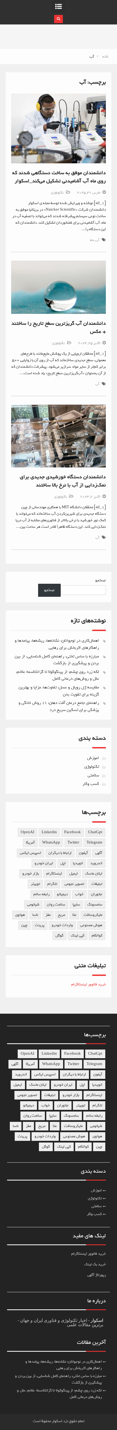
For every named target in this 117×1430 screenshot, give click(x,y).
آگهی (98, 853)
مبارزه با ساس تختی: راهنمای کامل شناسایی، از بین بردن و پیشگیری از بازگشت (57, 660)
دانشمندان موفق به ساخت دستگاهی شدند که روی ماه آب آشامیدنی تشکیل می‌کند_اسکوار (59, 177)
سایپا (76, 904)
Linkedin (49, 832)
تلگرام (52, 884)
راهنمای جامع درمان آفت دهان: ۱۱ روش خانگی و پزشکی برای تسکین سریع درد (59, 706)
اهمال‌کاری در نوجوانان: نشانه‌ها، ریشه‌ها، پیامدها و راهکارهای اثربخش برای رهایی (57, 644)
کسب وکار (90, 783)
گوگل (59, 935)
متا (74, 915)
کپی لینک (77, 935)
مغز (48, 915)
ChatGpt (95, 832)
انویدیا (78, 863)
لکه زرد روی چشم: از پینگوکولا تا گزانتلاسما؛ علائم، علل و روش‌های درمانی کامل (57, 675)
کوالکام (97, 935)
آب (97, 240)
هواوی (20, 915)
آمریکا (30, 842)
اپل (63, 863)
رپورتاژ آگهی (96, 1275)
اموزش (93, 758)
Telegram (94, 842)
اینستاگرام (54, 873)
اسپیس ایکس (30, 853)
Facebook (72, 832)
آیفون (83, 853)
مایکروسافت (93, 915)
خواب (79, 894)
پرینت (39, 925)
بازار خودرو (30, 873)
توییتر (35, 884)
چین (24, 925)
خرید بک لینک (95, 1264)
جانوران (96, 894)
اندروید (96, 863)
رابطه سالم (41, 894)
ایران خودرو (44, 863)
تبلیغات (96, 884)
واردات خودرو (62, 925)
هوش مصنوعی (91, 925)
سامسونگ (94, 904)
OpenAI (27, 832)
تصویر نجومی (74, 884)
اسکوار (96, 1320)
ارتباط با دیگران (60, 853)
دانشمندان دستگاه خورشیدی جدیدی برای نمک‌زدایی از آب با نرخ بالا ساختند (63, 481)
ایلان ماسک (93, 873)
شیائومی (33, 904)
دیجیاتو (62, 894)
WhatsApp (51, 842)
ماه (92, 240)
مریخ (61, 915)
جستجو (100, 580)
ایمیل (73, 873)
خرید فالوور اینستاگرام (88, 984)
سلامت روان (56, 904)
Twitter (73, 842)
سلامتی (93, 775)
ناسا (35, 915)
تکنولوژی (57, 192)
